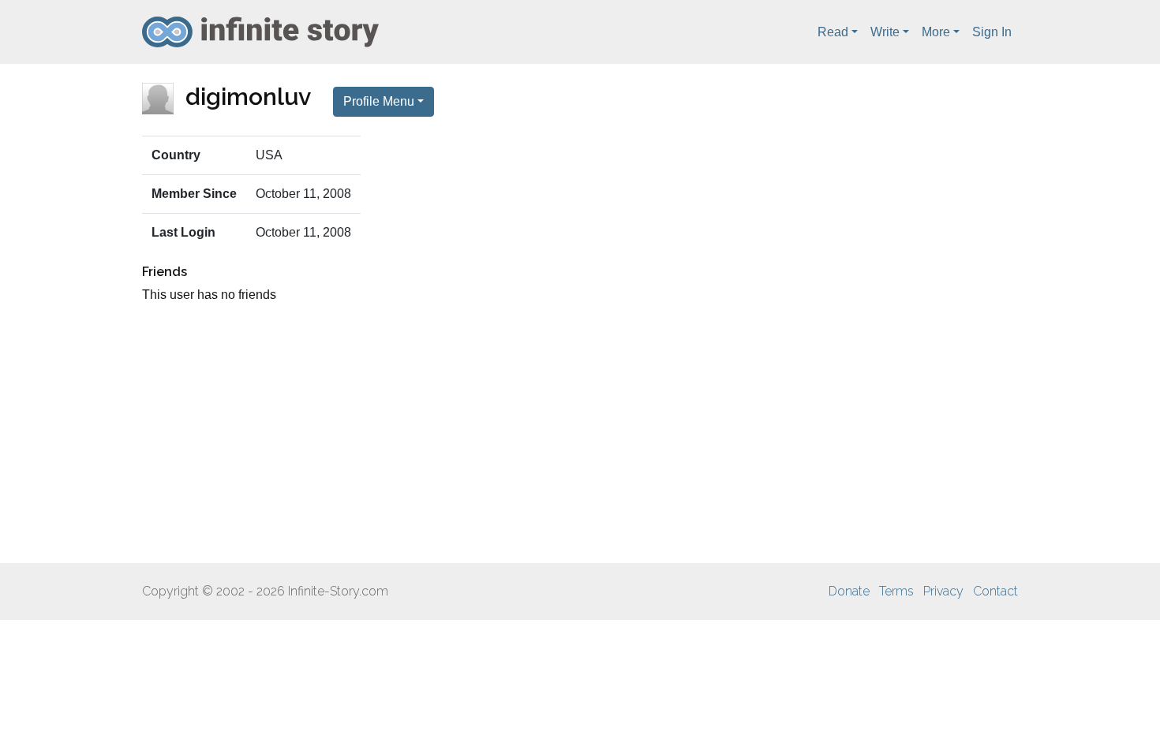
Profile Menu (378, 101)
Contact (995, 591)
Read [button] (833, 32)
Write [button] (885, 32)
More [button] (936, 32)
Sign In (992, 32)
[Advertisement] (580, 433)
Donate (849, 591)
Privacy (943, 591)
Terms (896, 591)
